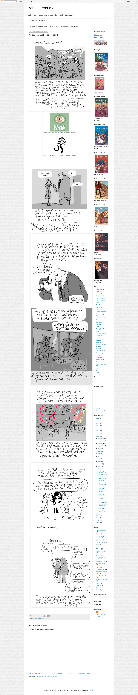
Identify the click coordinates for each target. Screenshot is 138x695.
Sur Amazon (74, 26)
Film (97, 544)
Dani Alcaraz (99, 305)
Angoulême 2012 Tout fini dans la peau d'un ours (102, 474)
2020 (98, 418)
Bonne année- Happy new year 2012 (102, 509)
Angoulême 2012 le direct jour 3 (102, 484)
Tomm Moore (100, 362)
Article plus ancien (84, 673)
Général (98, 549)
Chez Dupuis (64, 26)
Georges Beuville (101, 317)
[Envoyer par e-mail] (42, 616)
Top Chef (98, 587)
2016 (98, 426)
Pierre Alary (99, 353)
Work (97, 589)
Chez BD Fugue (42, 26)
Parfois (98, 583)
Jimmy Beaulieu (100, 329)
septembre (101, 446)
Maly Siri (98, 340)
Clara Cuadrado (101, 300)
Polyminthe (99, 355)
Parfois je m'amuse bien (102, 499)
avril (99, 459)
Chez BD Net (54, 26)
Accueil (59, 673)
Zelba (97, 372)
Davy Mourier (100, 307)
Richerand (99, 357)
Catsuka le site (100, 296)
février (100, 464)
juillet (99, 451)
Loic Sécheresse (101, 333)
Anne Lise (99, 291)
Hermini (98, 324)
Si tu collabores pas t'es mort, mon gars (102, 504)
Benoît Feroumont (42, 8)
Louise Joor (99, 335)
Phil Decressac (100, 350)
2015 (98, 428)
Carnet (98, 534)
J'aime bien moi (100, 561)
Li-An (97, 331)
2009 (98, 520)
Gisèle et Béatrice (101, 551)
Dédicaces (99, 540)
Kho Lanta (99, 567)
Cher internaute (102, 469)
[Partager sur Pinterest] (50, 616)
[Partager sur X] (46, 616)
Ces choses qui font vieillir (100, 537)
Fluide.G (98, 547)
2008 (98, 523)
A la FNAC (32, 26)
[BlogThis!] (44, 616)
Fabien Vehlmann (101, 311)
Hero (97, 326)
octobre (100, 443)
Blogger (91, 690)
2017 (98, 423)
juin (99, 453)
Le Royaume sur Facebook (37, 20)
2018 (98, 420)
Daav (97, 302)
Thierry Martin (100, 359)
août (99, 448)
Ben (99, 612)
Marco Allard (99, 342)
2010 (98, 518)
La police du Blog (101, 597)
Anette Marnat (100, 289)
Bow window (99, 293)
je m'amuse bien (101, 563)
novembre (101, 441)
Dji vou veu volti (100, 411)
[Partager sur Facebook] (48, 616)
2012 (98, 436)
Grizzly (98, 555)
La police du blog (101, 615)
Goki (97, 320)
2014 (98, 431)
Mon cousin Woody (101, 579)
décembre (101, 438)
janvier (100, 466)
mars (99, 461)
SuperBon (99, 585)
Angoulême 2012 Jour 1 (102, 495)
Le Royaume (100, 569)
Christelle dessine (101, 298)
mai (99, 456)
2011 (98, 515)
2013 (98, 433)
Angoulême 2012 (39, 618)
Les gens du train (101, 575)
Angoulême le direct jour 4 (102, 479)
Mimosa (98, 348)
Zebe (97, 370)
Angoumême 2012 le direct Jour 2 (102, 490)
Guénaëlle (99, 322)
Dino (97, 309)
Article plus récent (34, 673)
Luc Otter (99, 338)
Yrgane (98, 368)
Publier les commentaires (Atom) (47, 676)
